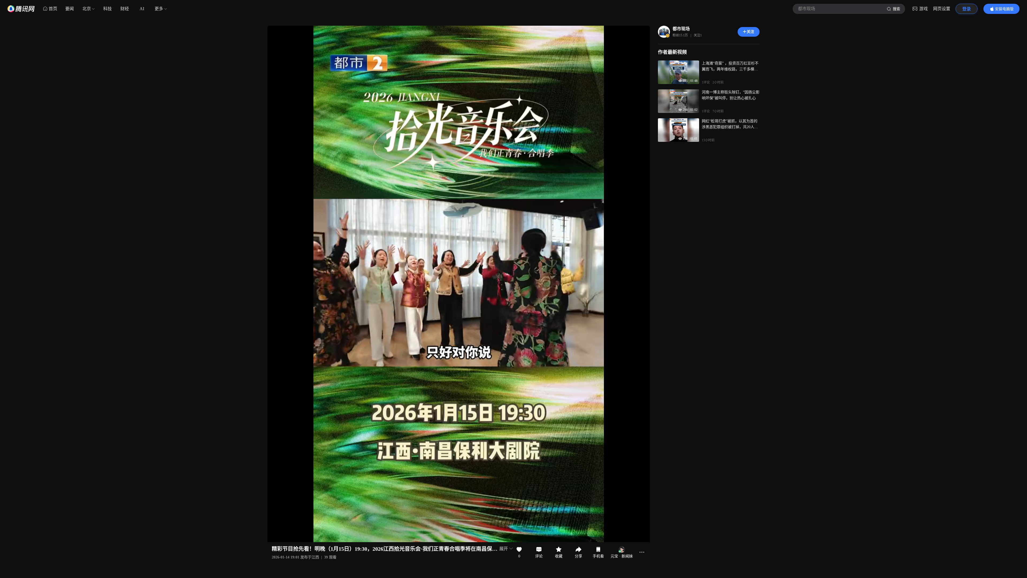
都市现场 (681, 28)
